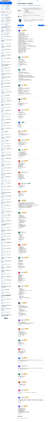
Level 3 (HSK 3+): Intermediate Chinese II (5, 3)
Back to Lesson (31, 25)
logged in (21, 418)
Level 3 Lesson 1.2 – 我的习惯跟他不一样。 (30, 5)
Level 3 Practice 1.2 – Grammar (37, 5)
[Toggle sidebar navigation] (11, 3)
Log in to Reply (20, 53)
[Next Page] (7, 318)
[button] (33, 17)
